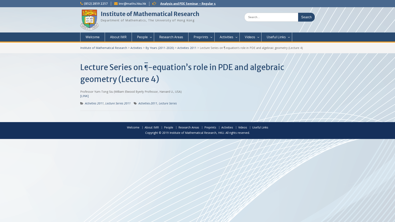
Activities (226, 37)
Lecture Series (168, 103)
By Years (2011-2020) (159, 48)
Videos (250, 37)
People (142, 37)
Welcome (93, 37)
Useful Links (276, 37)
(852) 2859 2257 (96, 4)
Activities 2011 (186, 48)
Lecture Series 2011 (118, 103)
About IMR (118, 37)
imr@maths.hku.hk (132, 4)
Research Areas (171, 37)
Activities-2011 (147, 103)
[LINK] (84, 96)
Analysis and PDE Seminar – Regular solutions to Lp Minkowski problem (212, 4)
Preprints (201, 37)
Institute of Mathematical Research (150, 14)
